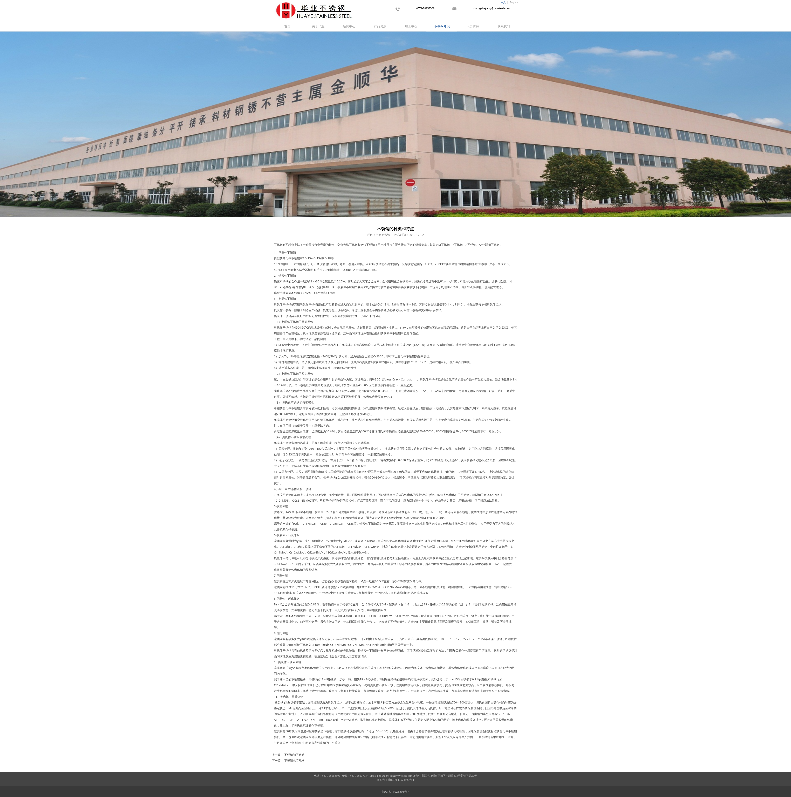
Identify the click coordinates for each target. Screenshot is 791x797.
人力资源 (473, 26)
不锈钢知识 (442, 26)
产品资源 (380, 26)
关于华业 (318, 26)
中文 (503, 2)
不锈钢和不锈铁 (294, 755)
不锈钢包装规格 (294, 760)
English (514, 2)
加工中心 (411, 26)
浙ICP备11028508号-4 (395, 791)
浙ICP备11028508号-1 (401, 779)
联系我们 (503, 26)
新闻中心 (349, 26)
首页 (287, 26)
